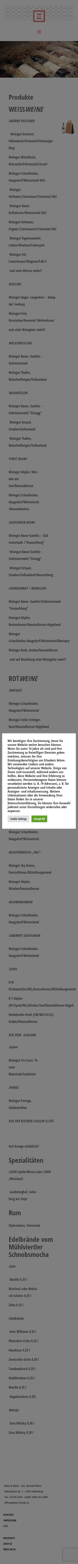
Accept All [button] (39, 819)
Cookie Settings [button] (18, 819)
